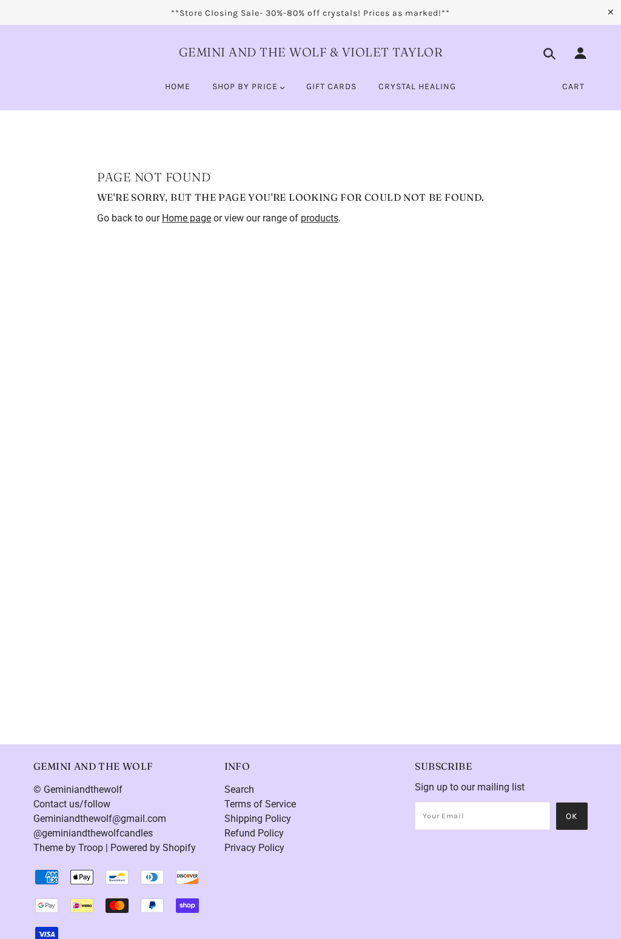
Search (239, 789)
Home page (186, 218)
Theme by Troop (68, 847)
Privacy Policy (254, 847)
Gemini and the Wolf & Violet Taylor (311, 51)
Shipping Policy (257, 818)
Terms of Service (260, 804)
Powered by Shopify (153, 847)
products (319, 218)
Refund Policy (254, 833)
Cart (573, 86)
